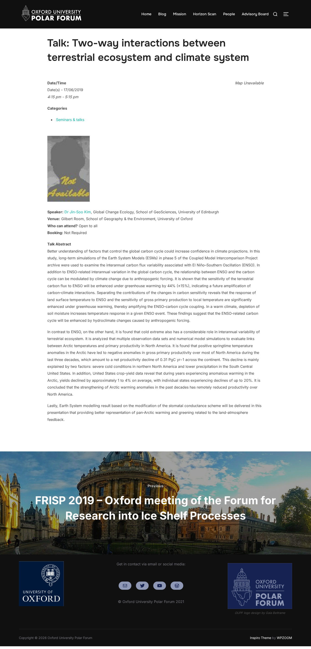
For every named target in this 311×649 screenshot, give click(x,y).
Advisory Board (255, 14)
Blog (162, 14)
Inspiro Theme (260, 638)
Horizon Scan (204, 14)
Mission (179, 14)
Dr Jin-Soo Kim (77, 212)
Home (146, 14)
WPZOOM (284, 638)
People (229, 14)
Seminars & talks (70, 119)
